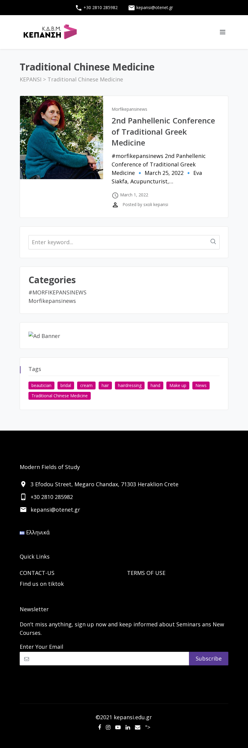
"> (147, 727)
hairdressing (130, 385)
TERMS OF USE (146, 572)
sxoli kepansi (155, 204)
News (201, 385)
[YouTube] (118, 727)
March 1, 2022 (134, 195)
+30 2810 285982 (96, 7)
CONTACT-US (37, 572)
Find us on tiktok (42, 583)
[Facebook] (99, 727)
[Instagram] (108, 727)
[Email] (137, 727)
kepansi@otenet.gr (150, 7)
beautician (41, 385)
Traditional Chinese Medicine (59, 396)
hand (155, 385)
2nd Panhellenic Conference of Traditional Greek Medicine (163, 131)
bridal (65, 385)
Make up (177, 385)
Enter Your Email (41, 646)
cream (86, 385)
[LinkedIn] (128, 727)
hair (105, 385)
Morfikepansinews (129, 109)
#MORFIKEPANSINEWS (57, 292)
